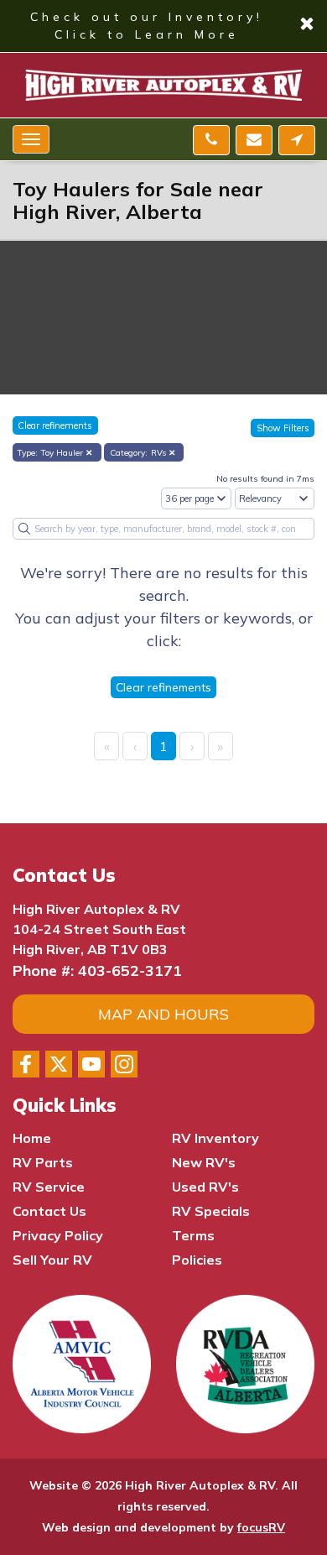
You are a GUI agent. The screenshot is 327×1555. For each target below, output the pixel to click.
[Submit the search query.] (24, 528)
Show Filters (283, 428)
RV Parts (43, 1162)
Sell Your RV (52, 1259)
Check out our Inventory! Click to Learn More (163, 26)
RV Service (49, 1186)
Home (32, 1138)
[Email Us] (254, 140)
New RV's (204, 1162)
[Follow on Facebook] (26, 1064)
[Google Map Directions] (296, 140)
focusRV (261, 1527)
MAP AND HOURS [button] (163, 1014)
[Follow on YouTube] (91, 1064)
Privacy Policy (58, 1235)
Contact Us (49, 1211)
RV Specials (211, 1211)
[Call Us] (211, 140)
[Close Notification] (306, 26)
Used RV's (205, 1186)
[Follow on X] (58, 1064)
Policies (197, 1259)
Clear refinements (55, 425)
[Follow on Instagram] (124, 1064)
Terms (193, 1235)
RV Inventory (215, 1138)
